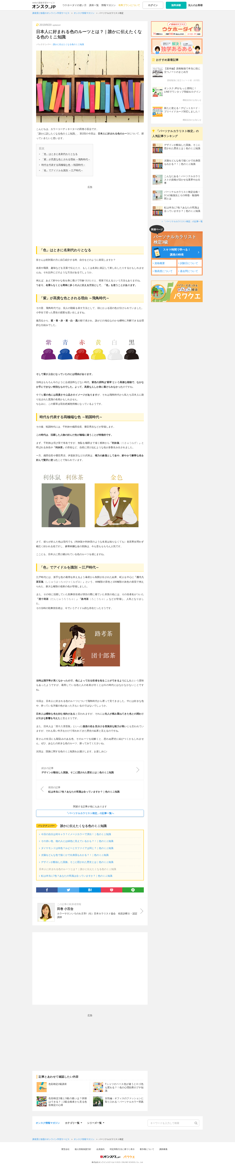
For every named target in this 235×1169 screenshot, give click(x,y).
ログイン (153, 5)
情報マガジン (108, 5)
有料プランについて (129, 5)
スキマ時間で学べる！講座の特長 (177, 252)
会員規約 (100, 1149)
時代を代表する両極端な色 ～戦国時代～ (63, 164)
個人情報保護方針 (83, 1149)
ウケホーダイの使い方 (74, 5)
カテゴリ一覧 (72, 1122)
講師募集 (163, 1149)
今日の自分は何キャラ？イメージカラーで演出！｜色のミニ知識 (76, 834)
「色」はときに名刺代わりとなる (59, 154)
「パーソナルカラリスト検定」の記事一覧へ (90, 813)
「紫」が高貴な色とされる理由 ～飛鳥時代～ (65, 159)
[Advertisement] (90, 213)
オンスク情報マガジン (48, 1123)
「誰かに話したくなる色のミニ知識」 (56, 133)
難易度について (163, 271)
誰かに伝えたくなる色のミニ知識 (68, 44)
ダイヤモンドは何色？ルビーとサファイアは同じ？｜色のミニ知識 (77, 848)
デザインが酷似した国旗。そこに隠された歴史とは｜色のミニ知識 (77, 862)
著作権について (147, 1149)
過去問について (189, 271)
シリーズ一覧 (94, 1122)
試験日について (189, 263)
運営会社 (65, 1149)
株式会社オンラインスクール (103, 1162)
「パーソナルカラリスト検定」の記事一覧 (183, 221)
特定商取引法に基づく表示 (122, 1149)
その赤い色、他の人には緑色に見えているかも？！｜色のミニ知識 (77, 841)
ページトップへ (227, 1161)
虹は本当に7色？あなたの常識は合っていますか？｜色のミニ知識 (76, 875)
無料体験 (176, 5)
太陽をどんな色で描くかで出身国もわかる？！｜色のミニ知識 (75, 855)
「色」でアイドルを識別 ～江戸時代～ (62, 170)
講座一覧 (94, 5)
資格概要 (159, 263)
